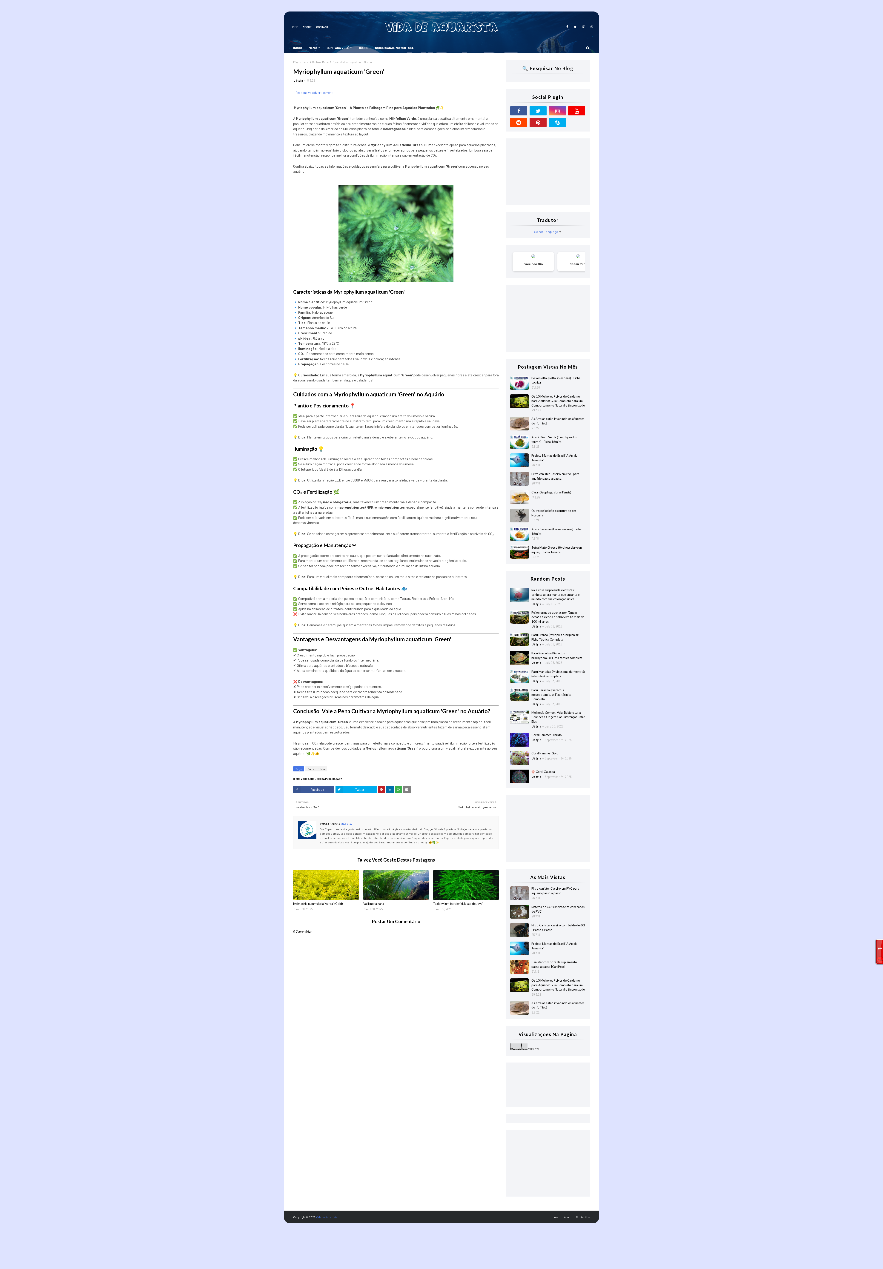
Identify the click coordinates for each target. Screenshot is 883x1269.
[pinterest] (591, 27)
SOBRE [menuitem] (363, 48)
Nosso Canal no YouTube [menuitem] (394, 48)
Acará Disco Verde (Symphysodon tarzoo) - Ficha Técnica (554, 439)
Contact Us (583, 1217)
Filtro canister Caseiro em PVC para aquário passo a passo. (555, 476)
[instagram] (584, 27)
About (307, 27)
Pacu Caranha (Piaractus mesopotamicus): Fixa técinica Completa (551, 694)
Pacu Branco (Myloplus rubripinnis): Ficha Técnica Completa (555, 637)
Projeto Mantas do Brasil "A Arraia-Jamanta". (555, 458)
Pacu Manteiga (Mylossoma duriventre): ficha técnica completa (558, 674)
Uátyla (298, 80)
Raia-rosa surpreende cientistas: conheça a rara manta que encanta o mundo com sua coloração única (555, 594)
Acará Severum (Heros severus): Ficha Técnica (556, 531)
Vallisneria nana (373, 903)
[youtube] (576, 110)
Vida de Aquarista (326, 1217)
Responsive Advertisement (314, 93)
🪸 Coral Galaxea (543, 771)
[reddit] (518, 122)
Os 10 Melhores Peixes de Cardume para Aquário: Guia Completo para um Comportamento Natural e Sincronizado (558, 401)
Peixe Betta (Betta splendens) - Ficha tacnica (555, 380)
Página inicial (301, 61)
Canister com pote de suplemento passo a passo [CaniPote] (554, 964)
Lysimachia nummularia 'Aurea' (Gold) (318, 903)
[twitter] (575, 27)
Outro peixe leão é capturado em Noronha (553, 513)
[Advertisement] (547, 172)
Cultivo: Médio (321, 61)
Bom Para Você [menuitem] (338, 48)
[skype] (557, 122)
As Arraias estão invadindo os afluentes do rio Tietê (557, 421)
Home (294, 27)
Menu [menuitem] (313, 48)
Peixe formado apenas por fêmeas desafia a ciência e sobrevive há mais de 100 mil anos (557, 617)
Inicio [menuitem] (297, 48)
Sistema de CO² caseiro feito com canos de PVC (558, 909)
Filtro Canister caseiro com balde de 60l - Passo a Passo (558, 927)
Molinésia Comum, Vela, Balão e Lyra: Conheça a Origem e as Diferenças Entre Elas (558, 717)
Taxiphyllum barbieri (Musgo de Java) (458, 903)
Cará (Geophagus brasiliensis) (551, 492)
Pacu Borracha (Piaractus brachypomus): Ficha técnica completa (556, 655)
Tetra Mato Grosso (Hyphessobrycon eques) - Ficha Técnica (556, 550)
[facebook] (567, 27)
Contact (322, 27)
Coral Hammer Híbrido (546, 735)
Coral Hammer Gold (544, 753)
